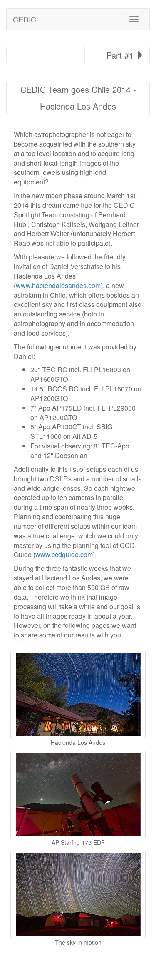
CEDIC (24, 19)
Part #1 (121, 55)
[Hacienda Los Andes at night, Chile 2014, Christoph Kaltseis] (78, 694)
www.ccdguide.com (64, 554)
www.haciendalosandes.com (58, 285)
